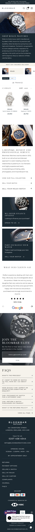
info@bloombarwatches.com (17, 443)
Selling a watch (9, 469)
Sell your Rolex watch (14, 189)
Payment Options (9, 466)
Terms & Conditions (17, 525)
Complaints (7, 479)
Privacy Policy (17, 523)
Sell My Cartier (9, 476)
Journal (6, 483)
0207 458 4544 (17, 439)
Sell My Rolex (8, 472)
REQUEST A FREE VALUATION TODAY (17, 3)
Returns (6, 462)
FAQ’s (4, 486)
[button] (3, 306)
